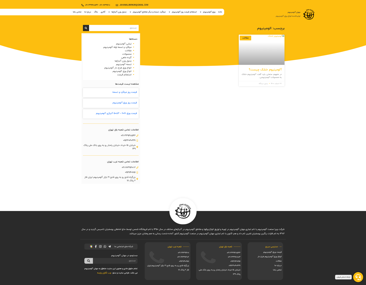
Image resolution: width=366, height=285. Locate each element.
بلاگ (96, 12)
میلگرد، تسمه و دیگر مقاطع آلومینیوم (149, 12)
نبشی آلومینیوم (124, 43)
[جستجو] (86, 28)
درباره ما (87, 12)
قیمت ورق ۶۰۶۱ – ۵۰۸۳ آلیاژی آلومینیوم (116, 113)
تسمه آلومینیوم (124, 64)
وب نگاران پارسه (104, 273)
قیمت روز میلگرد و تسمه (124, 92)
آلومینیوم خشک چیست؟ (265, 70)
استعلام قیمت (124, 74)
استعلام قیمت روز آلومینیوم (184, 12)
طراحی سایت (123, 273)
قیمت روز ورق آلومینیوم (125, 102)
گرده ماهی (126, 57)
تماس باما (77, 12)
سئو (114, 273)
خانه (220, 12)
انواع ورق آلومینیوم (122, 71)
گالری (103, 12)
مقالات (128, 50)
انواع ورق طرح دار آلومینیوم (118, 67)
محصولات (127, 54)
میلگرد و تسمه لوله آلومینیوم (117, 47)
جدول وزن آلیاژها (119, 12)
